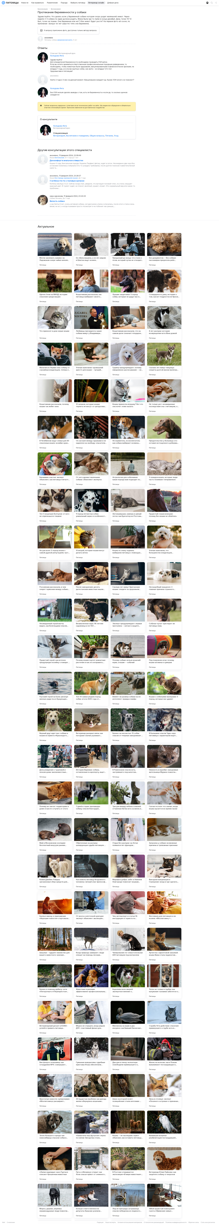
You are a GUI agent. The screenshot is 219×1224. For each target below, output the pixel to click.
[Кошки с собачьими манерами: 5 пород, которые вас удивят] (164, 689)
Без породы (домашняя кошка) (66, 178)
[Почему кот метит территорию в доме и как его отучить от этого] (55, 799)
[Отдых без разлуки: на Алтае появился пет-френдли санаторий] (128, 835)
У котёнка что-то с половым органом (67, 181)
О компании (11, 1222)
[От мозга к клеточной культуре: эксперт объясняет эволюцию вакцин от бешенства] (91, 908)
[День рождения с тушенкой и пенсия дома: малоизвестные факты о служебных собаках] (55, 762)
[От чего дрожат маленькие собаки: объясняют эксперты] (91, 469)
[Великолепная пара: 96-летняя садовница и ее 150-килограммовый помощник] (91, 616)
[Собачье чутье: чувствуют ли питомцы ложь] (164, 616)
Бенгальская (59, 157)
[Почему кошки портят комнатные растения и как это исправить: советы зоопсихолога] (91, 652)
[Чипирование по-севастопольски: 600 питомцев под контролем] (128, 945)
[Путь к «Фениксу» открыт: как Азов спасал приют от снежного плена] (91, 1164)
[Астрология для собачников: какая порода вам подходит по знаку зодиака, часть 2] (128, 469)
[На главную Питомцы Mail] (11, 2)
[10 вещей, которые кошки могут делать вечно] (91, 543)
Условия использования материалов (130, 1222)
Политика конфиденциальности (176, 1222)
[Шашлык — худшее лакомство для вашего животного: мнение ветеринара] (55, 945)
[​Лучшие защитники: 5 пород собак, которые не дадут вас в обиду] (128, 287)
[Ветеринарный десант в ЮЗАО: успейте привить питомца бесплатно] (55, 1018)
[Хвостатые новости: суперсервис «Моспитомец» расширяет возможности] (55, 1091)
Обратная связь (193, 1222)
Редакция (100, 1222)
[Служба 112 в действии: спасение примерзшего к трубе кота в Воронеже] (164, 1018)
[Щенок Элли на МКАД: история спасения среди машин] (55, 287)
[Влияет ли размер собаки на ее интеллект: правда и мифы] (128, 689)
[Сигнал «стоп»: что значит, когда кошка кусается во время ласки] (164, 799)
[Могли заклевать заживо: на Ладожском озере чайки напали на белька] (55, 250)
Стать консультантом (208, 1222)
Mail (3, 1222)
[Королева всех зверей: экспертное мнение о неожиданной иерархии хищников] (128, 981)
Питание (109, 136)
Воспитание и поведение (77, 136)
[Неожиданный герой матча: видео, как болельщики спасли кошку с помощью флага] (55, 616)
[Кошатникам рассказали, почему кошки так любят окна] (55, 396)
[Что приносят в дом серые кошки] (55, 323)
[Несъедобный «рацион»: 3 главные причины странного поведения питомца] (164, 579)
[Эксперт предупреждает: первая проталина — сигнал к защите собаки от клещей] (128, 616)
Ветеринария (56, 9)
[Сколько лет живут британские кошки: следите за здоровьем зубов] (128, 579)
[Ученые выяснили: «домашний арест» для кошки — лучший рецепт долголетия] (91, 360)
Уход (116, 136)
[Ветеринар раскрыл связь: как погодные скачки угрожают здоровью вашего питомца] (91, 725)
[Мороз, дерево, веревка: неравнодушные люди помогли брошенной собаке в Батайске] (55, 1201)
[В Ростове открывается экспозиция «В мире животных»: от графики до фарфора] (128, 1164)
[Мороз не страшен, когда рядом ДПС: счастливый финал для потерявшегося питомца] (91, 1018)
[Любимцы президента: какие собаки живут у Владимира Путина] (91, 323)
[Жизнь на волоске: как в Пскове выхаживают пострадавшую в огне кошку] (164, 1055)
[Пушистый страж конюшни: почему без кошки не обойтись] (164, 506)
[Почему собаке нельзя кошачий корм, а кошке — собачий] (128, 652)
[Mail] (3, 2)
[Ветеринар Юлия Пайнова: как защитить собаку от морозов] (164, 1164)
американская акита (64, 40)
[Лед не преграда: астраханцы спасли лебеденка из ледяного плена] (128, 1201)
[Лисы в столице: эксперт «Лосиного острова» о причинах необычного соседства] (164, 1091)
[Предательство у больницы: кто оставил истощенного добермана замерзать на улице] (164, 433)
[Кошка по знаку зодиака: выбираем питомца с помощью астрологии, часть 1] (128, 543)
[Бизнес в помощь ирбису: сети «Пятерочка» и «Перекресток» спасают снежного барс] (55, 981)
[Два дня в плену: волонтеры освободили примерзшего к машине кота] (128, 1055)
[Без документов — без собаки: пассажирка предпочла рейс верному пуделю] (164, 250)
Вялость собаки (57, 201)
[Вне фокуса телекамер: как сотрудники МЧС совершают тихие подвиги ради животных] (55, 1055)
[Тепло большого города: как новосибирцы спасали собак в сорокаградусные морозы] (55, 1128)
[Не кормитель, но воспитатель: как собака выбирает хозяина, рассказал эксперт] (128, 433)
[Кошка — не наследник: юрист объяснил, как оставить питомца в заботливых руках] (128, 1128)
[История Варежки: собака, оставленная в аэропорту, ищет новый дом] (91, 762)
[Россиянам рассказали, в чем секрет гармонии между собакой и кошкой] (55, 579)
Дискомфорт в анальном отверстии (66, 161)
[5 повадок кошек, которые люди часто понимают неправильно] (164, 469)
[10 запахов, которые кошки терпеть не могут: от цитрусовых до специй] (91, 396)
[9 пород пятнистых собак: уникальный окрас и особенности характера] (91, 506)
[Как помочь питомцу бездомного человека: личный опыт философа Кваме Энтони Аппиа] (91, 872)
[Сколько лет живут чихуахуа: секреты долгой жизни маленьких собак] (164, 360)
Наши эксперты (110, 1222)
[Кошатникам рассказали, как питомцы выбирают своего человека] (91, 287)
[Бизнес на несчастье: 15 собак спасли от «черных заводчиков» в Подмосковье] (128, 725)
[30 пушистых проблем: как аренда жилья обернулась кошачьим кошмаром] (91, 1091)
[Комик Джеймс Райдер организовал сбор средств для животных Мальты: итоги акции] (55, 872)
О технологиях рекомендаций (154, 1222)
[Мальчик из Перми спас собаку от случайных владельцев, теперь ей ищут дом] (55, 360)
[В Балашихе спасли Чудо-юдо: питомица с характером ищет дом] (164, 725)
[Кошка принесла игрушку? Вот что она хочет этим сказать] (128, 396)
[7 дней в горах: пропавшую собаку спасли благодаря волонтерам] (91, 799)
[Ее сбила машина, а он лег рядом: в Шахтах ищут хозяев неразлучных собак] (91, 250)
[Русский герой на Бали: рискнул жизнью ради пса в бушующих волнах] (55, 689)
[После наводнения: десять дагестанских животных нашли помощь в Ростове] (91, 579)
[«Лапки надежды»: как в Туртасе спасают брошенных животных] (55, 1164)
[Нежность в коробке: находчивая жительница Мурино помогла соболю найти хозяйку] (164, 762)
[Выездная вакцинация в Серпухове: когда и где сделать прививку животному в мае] (164, 872)
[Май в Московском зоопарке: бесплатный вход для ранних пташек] (55, 835)
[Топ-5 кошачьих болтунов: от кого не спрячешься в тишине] (55, 506)
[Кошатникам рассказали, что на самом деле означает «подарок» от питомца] (128, 323)
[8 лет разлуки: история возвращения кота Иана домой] (164, 323)
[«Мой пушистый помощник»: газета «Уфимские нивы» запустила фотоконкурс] (164, 1201)
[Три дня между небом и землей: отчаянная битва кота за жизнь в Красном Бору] (128, 799)
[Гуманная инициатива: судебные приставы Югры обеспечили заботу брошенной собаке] (91, 1055)
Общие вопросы (97, 136)
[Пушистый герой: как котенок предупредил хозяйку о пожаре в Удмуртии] (55, 652)
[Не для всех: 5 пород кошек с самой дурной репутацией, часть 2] (55, 543)
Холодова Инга (57, 56)
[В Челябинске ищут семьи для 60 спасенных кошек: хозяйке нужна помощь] (55, 433)
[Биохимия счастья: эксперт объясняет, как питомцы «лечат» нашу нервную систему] (55, 469)
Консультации (43, 9)
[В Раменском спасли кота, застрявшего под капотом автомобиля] (128, 762)
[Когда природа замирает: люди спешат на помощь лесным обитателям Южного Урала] (91, 945)
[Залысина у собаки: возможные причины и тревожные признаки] (164, 835)
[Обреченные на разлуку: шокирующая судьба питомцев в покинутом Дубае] (91, 835)
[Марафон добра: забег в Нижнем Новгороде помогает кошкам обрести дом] (128, 872)
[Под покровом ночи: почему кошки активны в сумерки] (164, 652)
